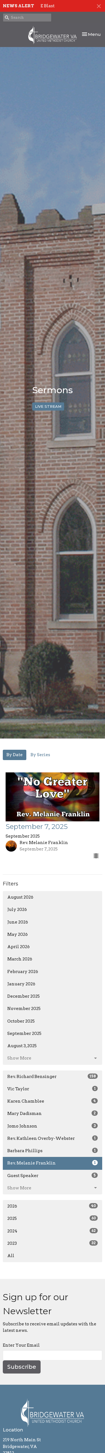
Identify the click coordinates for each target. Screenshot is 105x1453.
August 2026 (20, 897)
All (10, 1255)
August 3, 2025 (22, 1045)
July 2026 (17, 909)
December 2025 (23, 996)
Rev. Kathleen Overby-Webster (51, 1138)
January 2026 (21, 983)
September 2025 (24, 1033)
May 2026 (17, 934)
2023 (51, 1243)
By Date (14, 754)
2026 (51, 1206)
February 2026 (22, 971)
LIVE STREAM (48, 406)
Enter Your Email (21, 1345)
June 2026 (17, 922)
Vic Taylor (51, 1088)
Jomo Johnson (51, 1126)
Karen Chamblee (51, 1101)
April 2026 (18, 946)
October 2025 (21, 1021)
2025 (51, 1218)
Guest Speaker (51, 1175)
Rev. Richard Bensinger (51, 1076)
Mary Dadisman (51, 1113)
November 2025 (24, 1008)
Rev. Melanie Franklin (51, 1163)
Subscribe (21, 1366)
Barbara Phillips (51, 1150)
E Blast (48, 5)
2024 (51, 1231)
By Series (40, 754)
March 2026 (19, 959)
